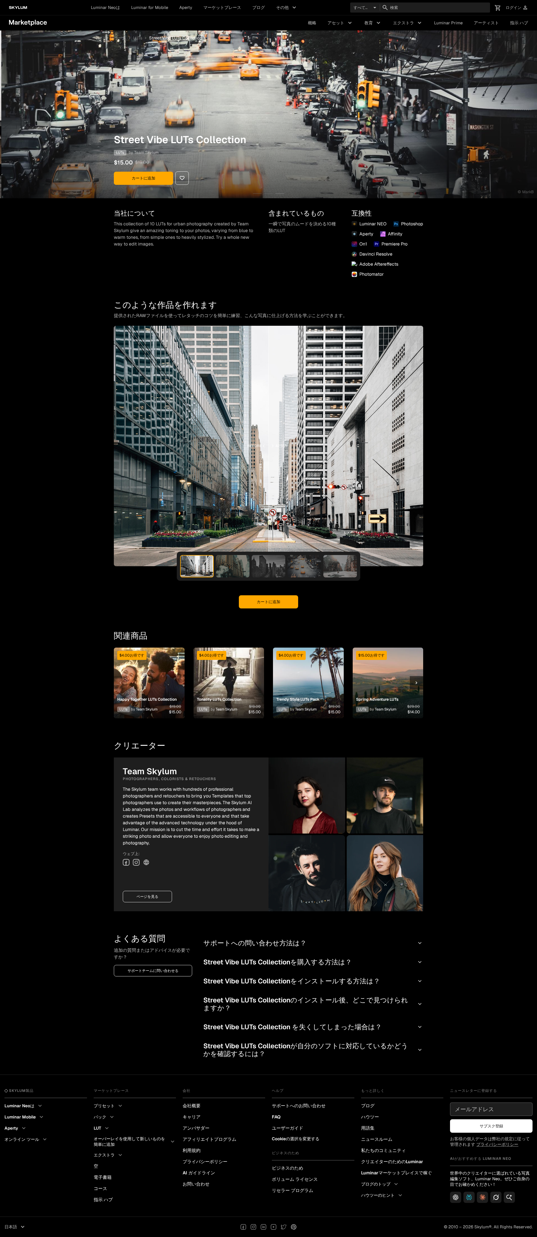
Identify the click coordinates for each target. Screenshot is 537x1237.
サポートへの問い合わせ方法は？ (313, 943)
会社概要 (192, 1106)
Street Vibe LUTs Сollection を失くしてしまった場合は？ (313, 1027)
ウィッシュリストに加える (149, 676)
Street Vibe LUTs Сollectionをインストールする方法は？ (313, 981)
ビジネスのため (287, 1168)
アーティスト (486, 22)
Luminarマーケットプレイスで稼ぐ (396, 1173)
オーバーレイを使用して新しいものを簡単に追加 (135, 1141)
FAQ (276, 1117)
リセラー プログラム (292, 1190)
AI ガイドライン (199, 1173)
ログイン (517, 8)
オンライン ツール (26, 1139)
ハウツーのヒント (382, 1195)
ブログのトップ (380, 1184)
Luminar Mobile (24, 1117)
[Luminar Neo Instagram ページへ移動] (253, 1227)
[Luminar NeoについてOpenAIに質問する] (455, 1197)
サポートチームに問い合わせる (153, 970)
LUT (102, 1128)
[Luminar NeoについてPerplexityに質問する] (469, 1197)
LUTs (137, 38)
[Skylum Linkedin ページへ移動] (263, 1227)
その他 (287, 7)
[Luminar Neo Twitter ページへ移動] (283, 1227)
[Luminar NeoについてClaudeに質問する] (482, 1197)
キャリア (192, 1117)
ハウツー (370, 1117)
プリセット (109, 1106)
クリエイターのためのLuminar (392, 1162)
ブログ (258, 7)
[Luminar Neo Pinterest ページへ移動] (293, 1227)
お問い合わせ (196, 1184)
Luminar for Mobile (149, 7)
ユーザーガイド (287, 1128)
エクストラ (408, 23)
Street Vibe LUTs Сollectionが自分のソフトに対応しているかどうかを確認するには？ (313, 1050)
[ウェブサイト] (146, 862)
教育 (373, 23)
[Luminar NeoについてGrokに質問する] (495, 1197)
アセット (340, 23)
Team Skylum (146, 152)
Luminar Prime (448, 22)
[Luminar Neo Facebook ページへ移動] (243, 1227)
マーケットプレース (222, 7)
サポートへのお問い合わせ (299, 1106)
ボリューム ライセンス (295, 1179)
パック (104, 1117)
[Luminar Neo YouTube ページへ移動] (273, 1227)
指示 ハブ (519, 22)
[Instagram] (136, 862)
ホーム (120, 38)
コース (100, 1188)
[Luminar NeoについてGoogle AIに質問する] (509, 1197)
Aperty (185, 7)
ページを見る (147, 896)
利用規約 (192, 1150)
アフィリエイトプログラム (209, 1139)
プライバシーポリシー (205, 1162)
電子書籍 (103, 1177)
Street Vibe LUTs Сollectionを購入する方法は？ (313, 962)
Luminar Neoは (105, 7)
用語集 (368, 1128)
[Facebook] (126, 862)
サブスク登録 (491, 1126)
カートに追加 (143, 178)
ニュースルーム (376, 1139)
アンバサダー (196, 1128)
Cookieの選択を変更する (295, 1138)
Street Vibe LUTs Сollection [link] (175, 38)
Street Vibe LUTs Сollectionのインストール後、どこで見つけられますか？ (313, 1004)
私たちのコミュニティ (383, 1150)
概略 (312, 22)
